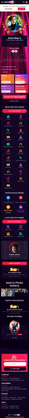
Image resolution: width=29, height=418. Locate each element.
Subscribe (16, 369)
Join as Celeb (4, 390)
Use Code (21, 9)
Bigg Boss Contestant (18, 54)
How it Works (4, 397)
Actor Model (7, 54)
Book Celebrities (5, 399)
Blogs (17, 407)
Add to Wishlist (15, 43)
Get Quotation (14, 111)
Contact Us (12, 407)
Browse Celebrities (15, 380)
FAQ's (22, 380)
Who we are (4, 378)
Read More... (14, 62)
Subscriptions (12, 397)
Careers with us (5, 380)
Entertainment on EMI (16, 399)
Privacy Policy (4, 407)
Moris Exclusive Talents (21, 388)
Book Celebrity (5, 387)
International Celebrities (7, 388)
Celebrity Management (14, 378)
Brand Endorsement (15, 387)
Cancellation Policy (14, 406)
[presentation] (3, 332)
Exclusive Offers (21, 397)
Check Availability (14, 221)
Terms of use (4, 406)
